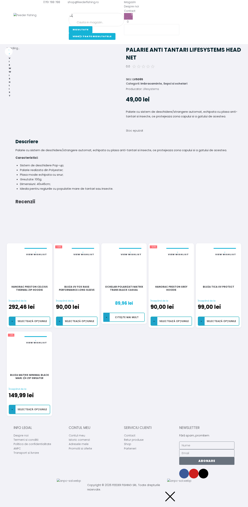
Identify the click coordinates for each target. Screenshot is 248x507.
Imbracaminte (151, 84)
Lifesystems (151, 89)
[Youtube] (194, 473)
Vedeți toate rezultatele (92, 36)
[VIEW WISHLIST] (9, 52)
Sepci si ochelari (175, 84)
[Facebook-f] (184, 473)
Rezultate (81, 29)
